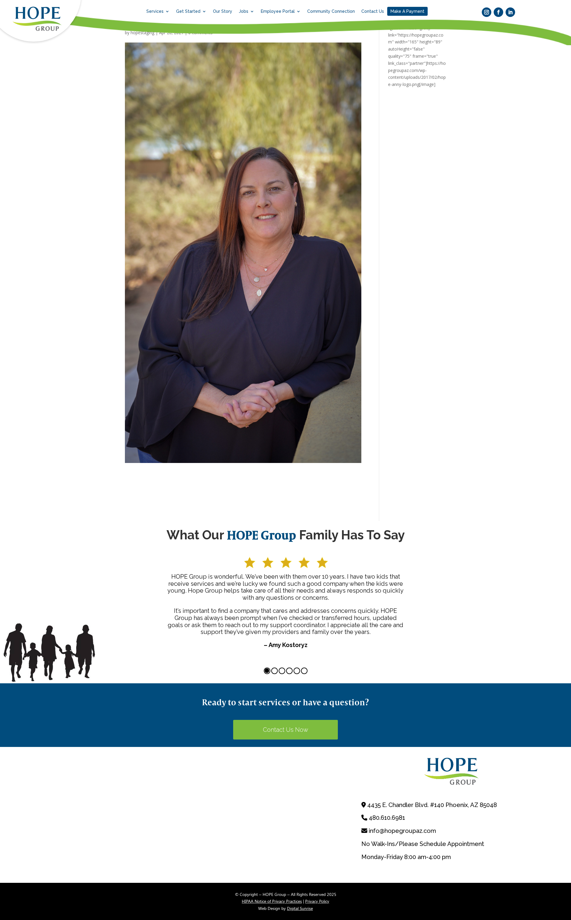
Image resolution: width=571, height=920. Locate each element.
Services (155, 11)
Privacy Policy (317, 901)
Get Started (188, 11)
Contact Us (372, 11)
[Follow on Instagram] (486, 12)
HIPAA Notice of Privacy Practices (272, 901)
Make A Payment (407, 11)
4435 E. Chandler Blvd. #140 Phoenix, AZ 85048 (432, 804)
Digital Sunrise (300, 908)
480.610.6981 (387, 817)
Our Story (222, 11)
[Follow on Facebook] (498, 12)
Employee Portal (278, 11)
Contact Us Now (285, 729)
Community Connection (331, 11)
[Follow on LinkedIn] (510, 12)
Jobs (243, 11)
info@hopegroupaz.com (402, 830)
